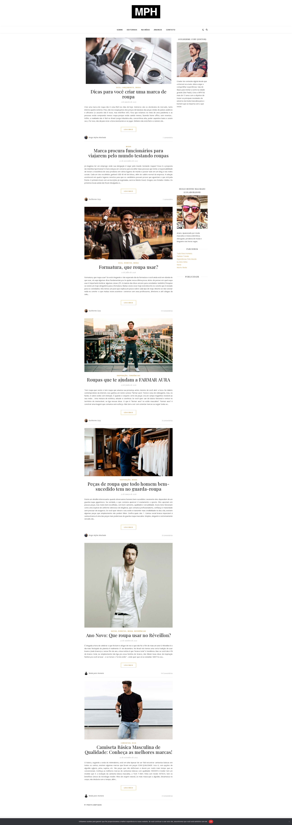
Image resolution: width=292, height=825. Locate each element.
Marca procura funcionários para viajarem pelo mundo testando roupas (128, 152)
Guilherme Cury (95, 199)
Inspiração (122, 376)
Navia (179, 264)
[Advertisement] (192, 147)
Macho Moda (182, 267)
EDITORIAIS (132, 29)
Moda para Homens (96, 673)
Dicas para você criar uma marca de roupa (128, 94)
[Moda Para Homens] (146, 11)
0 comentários (167, 420)
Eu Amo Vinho (182, 262)
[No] (289, 821)
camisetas (126, 743)
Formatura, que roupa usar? (128, 267)
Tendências (134, 376)
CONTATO (170, 29)
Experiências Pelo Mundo (187, 259)
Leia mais (128, 129)
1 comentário (168, 137)
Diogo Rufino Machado (97, 137)
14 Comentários (167, 673)
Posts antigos (94, 805)
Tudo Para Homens (184, 253)
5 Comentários (167, 796)
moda (138, 87)
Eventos (128, 263)
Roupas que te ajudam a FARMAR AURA (128, 380)
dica (118, 87)
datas (114, 631)
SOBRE (120, 29)
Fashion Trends (183, 256)
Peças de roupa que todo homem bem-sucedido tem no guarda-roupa (128, 486)
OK (211, 821)
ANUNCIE (158, 29)
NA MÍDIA (145, 29)
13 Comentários (167, 311)
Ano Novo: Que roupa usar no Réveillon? (128, 635)
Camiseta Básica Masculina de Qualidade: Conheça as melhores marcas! (128, 749)
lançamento (128, 87)
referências (140, 631)
